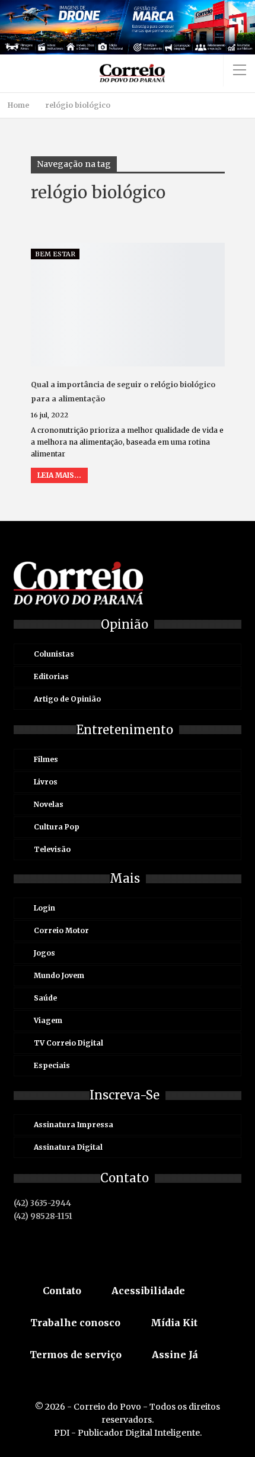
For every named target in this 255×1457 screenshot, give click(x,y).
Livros (46, 781)
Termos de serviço (76, 1354)
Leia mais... (59, 475)
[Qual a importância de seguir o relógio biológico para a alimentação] (128, 304)
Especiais (52, 1065)
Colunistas (54, 653)
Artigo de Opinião (67, 698)
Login (44, 907)
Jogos (44, 952)
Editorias (51, 676)
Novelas (48, 804)
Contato (62, 1291)
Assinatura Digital (68, 1147)
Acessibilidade (148, 1291)
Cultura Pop (56, 826)
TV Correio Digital (68, 1042)
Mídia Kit (174, 1323)
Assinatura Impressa (73, 1124)
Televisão (52, 849)
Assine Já (175, 1354)
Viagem (48, 1020)
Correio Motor (61, 930)
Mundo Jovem (59, 975)
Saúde (45, 997)
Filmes (46, 759)
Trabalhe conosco (75, 1323)
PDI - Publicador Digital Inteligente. (128, 1432)
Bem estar (55, 254)
